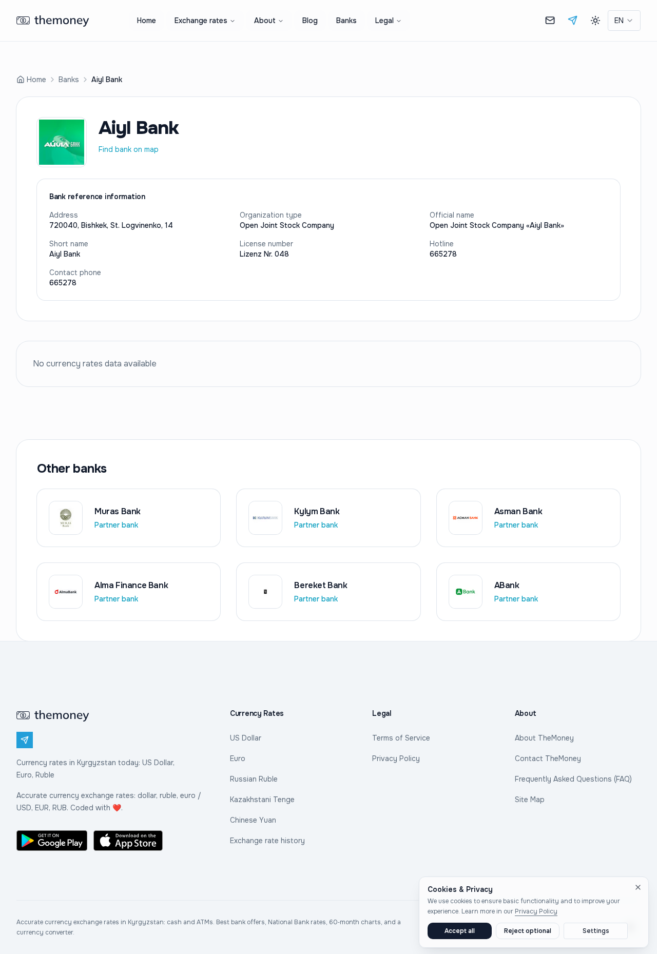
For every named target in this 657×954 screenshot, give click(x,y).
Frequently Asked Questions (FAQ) (573, 779)
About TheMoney (544, 738)
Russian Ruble (254, 779)
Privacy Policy (396, 758)
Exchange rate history (267, 840)
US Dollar (245, 738)
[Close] (638, 887)
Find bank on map (129, 149)
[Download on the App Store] (128, 840)
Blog (310, 20)
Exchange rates (201, 20)
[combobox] (624, 20)
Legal (384, 20)
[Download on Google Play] (51, 840)
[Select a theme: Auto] (595, 20)
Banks (346, 20)
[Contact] (550, 20)
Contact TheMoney (548, 758)
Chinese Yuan (253, 820)
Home (146, 20)
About (265, 20)
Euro (237, 758)
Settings (596, 931)
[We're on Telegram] (573, 20)
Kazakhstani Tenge (262, 799)
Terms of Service (401, 738)
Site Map (530, 799)
